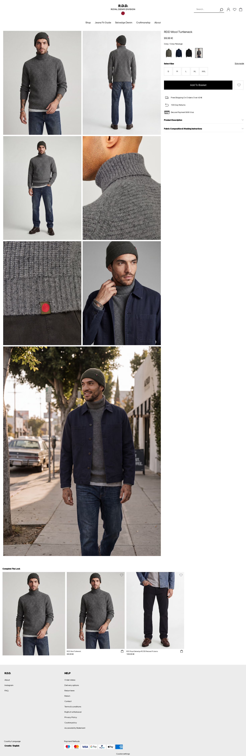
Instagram (9, 685)
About (7, 680)
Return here (69, 690)
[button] (168, 71)
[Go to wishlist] (234, 10)
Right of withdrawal (72, 712)
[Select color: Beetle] (169, 53)
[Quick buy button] (122, 651)
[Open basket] (240, 10)
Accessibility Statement (74, 728)
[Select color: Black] (189, 53)
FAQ (7, 690)
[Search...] (221, 9)
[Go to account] (228, 10)
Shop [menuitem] (88, 22)
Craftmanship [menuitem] (143, 22)
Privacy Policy (70, 717)
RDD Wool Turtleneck (178, 32)
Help (67, 673)
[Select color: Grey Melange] (199, 53)
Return (67, 696)
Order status (69, 680)
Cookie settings (123, 754)
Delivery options (71, 685)
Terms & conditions (72, 706)
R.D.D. (8, 673)
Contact (67, 701)
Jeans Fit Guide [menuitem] (103, 22)
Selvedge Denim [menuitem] (123, 22)
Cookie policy (70, 722)
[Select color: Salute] (179, 53)
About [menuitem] (157, 22)
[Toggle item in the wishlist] (238, 85)
